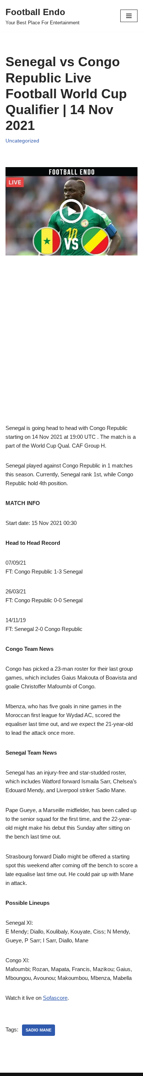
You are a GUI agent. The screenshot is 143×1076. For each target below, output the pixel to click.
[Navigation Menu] (129, 16)
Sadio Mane (38, 1030)
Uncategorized (22, 141)
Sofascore (55, 998)
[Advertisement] (71, 352)
